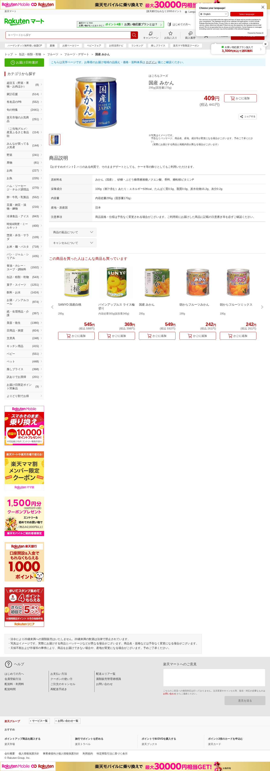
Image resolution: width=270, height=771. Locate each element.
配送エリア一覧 (105, 673)
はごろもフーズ (158, 75)
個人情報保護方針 (29, 753)
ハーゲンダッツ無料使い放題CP (25, 45)
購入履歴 (190, 37)
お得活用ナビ (116, 45)
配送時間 (10, 689)
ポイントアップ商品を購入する (23, 738)
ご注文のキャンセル (62, 684)
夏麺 (52, 45)
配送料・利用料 (14, 684)
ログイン (151, 62)
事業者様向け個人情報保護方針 (61, 753)
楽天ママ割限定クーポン (186, 45)
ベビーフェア (94, 45)
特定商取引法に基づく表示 (112, 753)
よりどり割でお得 (18, 396)
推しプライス (158, 45)
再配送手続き (58, 689)
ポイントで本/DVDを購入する (159, 738)
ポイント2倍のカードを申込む (225, 738)
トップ (9, 54)
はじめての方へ (182, 24)
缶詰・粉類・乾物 (30, 54)
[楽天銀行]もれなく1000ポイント (164, 11)
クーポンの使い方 (61, 678)
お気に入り (170, 37)
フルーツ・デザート (76, 54)
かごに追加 (243, 98)
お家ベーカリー (70, 45)
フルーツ (52, 54)
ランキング (137, 45)
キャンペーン (151, 37)
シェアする (249, 116)
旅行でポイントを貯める (89, 738)
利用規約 (88, 753)
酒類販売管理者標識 (108, 678)
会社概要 (10, 753)
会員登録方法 (13, 678)
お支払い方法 (58, 673)
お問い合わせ (104, 684)
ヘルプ (19, 664)
